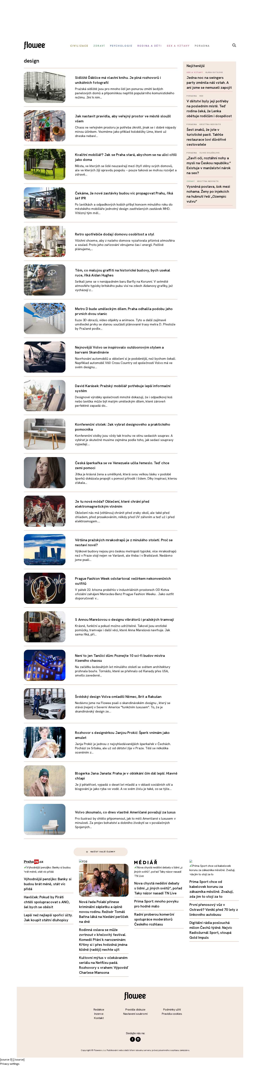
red (201, 96)
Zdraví (191, 181)
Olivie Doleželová (210, 153)
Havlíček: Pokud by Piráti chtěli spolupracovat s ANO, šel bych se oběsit (47, 902)
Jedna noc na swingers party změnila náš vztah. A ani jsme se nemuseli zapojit (209, 82)
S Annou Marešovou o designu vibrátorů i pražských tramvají (124, 619)
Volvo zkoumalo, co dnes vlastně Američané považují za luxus (125, 812)
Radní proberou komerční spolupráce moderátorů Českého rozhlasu (154, 919)
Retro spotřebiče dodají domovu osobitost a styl (114, 234)
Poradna (192, 96)
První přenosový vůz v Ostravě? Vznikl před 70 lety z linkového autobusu (213, 909)
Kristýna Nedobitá (210, 124)
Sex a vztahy (195, 72)
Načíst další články (103, 852)
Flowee (36, 46)
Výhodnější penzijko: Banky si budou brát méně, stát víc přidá (47, 884)
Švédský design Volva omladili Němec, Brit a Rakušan (118, 696)
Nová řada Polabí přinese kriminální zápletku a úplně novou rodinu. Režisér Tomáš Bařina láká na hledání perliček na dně (103, 911)
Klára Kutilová (214, 72)
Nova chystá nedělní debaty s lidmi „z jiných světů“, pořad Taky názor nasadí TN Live (158, 888)
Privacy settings (9, 1064)
